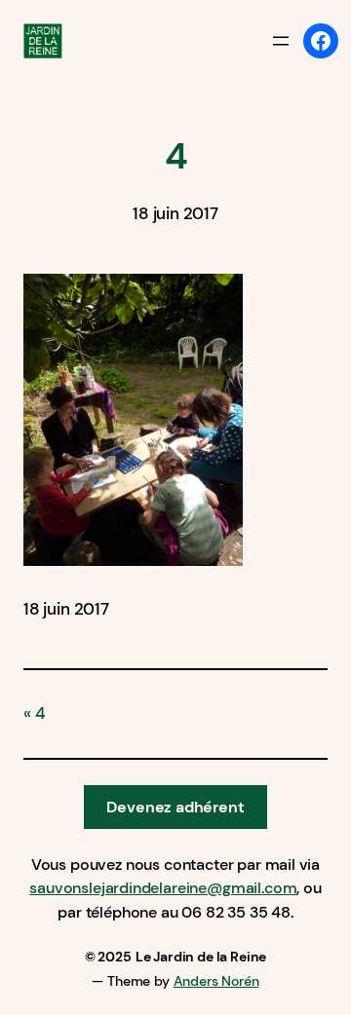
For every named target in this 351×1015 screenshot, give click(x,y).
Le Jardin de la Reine (201, 956)
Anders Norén (216, 981)
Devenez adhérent (175, 807)
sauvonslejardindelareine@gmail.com (162, 888)
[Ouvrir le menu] (280, 41)
